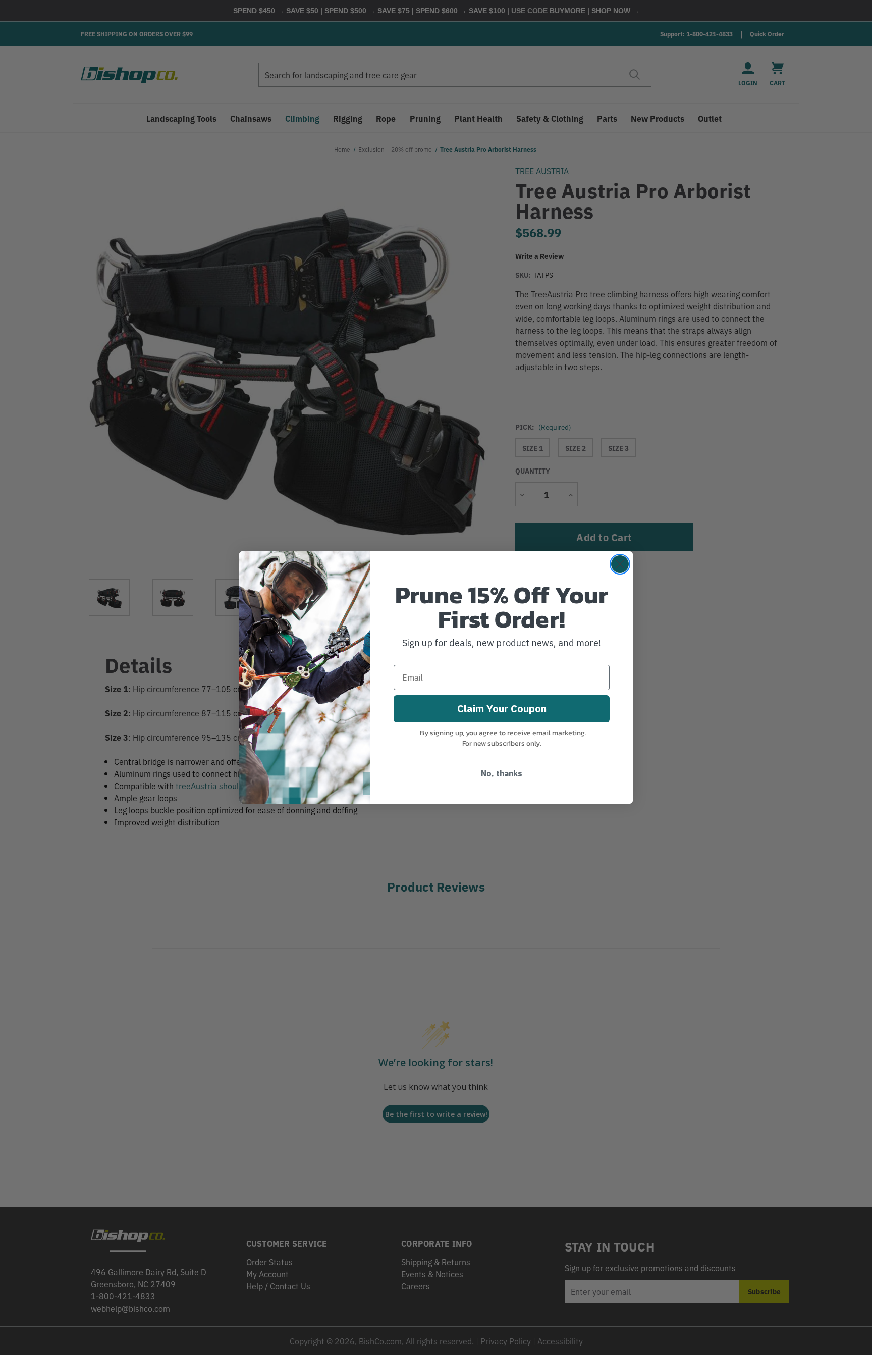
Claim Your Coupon (502, 708)
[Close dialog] (620, 564)
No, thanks (501, 773)
